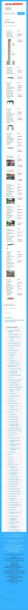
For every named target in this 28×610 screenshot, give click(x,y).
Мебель (10, 454)
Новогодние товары (12, 464)
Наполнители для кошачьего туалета (14, 425)
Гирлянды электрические (13, 467)
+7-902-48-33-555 (12, 558)
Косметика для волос (15, 438)
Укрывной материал (14, 396)
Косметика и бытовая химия (14, 430)
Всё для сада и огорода (15, 369)
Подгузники (12, 452)
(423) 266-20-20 (21, 571)
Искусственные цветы (15, 343)
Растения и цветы (12, 486)
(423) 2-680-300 (11, 577)
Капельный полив (14, 382)
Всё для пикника (12, 401)
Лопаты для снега (14, 516)
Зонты (11, 456)
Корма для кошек (14, 417)
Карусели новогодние (15, 479)
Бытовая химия (13, 433)
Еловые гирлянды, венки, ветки (14, 473)
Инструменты (13, 507)
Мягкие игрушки (13, 350)
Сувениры (12, 355)
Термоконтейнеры (14, 409)
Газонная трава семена (15, 375)
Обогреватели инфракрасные (13, 519)
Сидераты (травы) (14, 385)
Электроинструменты (15, 530)
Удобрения (12, 393)
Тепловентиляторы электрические (14, 527)
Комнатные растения (15, 489)
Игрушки (12, 340)
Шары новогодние (14, 484)
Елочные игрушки (14, 476)
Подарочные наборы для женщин (15, 445)
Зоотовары (10, 412)
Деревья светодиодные (15, 380)
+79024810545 (12, 565)
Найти (21, 13)
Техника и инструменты (13, 502)
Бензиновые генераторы (15, 505)
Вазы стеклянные (14, 334)
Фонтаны (12, 398)
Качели (11, 459)
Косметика (12, 435)
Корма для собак (14, 419)
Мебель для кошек (14, 422)
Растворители (13, 496)
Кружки (11, 348)
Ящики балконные (14, 362)
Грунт (11, 377)
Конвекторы (13, 509)
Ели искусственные (14, 470)
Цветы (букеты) (8, 317)
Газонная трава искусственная (13, 372)
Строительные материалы (14, 491)
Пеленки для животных (15, 428)
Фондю (11, 357)
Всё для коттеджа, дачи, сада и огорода (14, 365)
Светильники (13, 353)
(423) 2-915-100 (11, 580)
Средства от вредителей (15, 387)
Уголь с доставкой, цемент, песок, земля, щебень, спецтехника (14, 320)
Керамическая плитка (15, 493)
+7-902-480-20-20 (10, 571)
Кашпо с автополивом (15, 345)
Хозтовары (12, 360)
